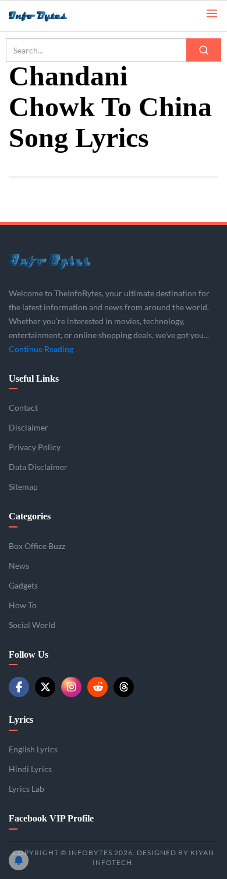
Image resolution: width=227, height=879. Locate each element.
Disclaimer (28, 427)
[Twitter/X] (45, 687)
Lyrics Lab (26, 789)
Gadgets (23, 585)
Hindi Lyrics (30, 769)
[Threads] (124, 687)
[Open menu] (211, 12)
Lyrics (21, 719)
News (19, 566)
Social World (32, 625)
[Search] (203, 50)
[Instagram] (71, 687)
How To (23, 605)
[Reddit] (97, 687)
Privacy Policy (35, 447)
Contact (23, 407)
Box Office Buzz (37, 546)
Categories (30, 516)
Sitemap (23, 486)
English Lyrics (33, 749)
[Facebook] (19, 687)
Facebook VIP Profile (51, 818)
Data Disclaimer (38, 467)
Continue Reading (41, 349)
